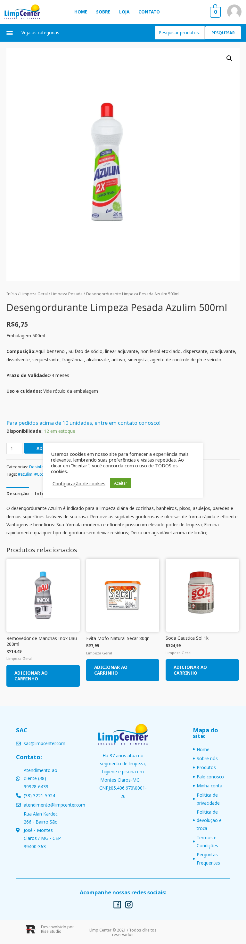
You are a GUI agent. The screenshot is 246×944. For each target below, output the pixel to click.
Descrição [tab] (17, 493)
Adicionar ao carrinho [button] (31, 676)
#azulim (25, 474)
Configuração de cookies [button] (79, 483)
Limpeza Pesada (67, 294)
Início (11, 294)
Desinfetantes (42, 467)
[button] (9, 32)
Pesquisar (223, 33)
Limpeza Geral (34, 294)
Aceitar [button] (120, 483)
